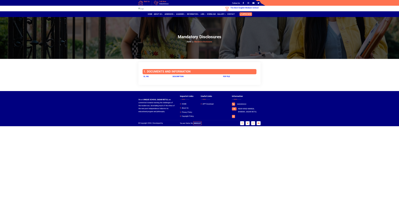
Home (150, 14)
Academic (180, 14)
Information (192, 14)
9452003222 (164, 4)
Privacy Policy (186, 112)
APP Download (208, 104)
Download (211, 14)
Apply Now (246, 14)
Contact (231, 14)
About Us (158, 14)
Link (202, 14)
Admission (169, 14)
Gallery (220, 14)
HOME (183, 104)
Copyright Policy (187, 116)
